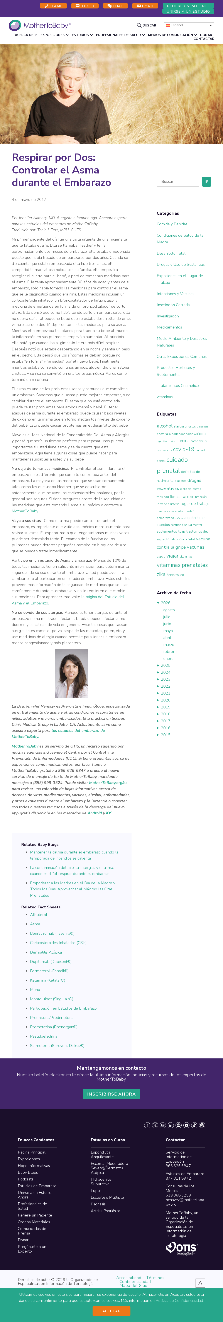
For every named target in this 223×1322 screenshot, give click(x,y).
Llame (56, 6)
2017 (166, 721)
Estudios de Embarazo (37, 1185)
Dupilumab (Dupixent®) (51, 961)
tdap (181, 531)
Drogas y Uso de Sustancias (181, 264)
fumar (187, 496)
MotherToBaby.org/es (108, 782)
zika (161, 574)
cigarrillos (162, 441)
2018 (166, 714)
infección (200, 497)
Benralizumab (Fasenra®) (52, 933)
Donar (23, 1240)
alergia (179, 426)
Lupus (96, 1190)
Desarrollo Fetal (171, 253)
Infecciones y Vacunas (175, 293)
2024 (166, 672)
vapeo (161, 557)
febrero (170, 651)
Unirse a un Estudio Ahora (34, 1195)
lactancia (163, 504)
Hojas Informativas (34, 1165)
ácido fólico (175, 574)
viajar (172, 555)
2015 (166, 735)
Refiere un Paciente (188, 6)
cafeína (200, 433)
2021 (166, 693)
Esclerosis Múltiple (107, 1197)
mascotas (163, 511)
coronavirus (199, 441)
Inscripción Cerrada (173, 304)
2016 (166, 728)
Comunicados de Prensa (32, 1231)
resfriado (177, 525)
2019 (166, 707)
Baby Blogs (28, 1172)
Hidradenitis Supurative (101, 1182)
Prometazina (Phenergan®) (54, 1027)
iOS (109, 813)
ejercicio (185, 489)
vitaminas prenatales (182, 565)
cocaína (172, 441)
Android (95, 813)
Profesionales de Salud (32, 1206)
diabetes (180, 481)
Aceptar (111, 1311)
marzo (168, 644)
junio (167, 623)
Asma (35, 924)
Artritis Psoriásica (105, 1210)
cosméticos (164, 450)
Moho (35, 989)
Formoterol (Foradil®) (49, 971)
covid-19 (183, 449)
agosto (169, 609)
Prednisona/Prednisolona (51, 1017)
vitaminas (165, 396)
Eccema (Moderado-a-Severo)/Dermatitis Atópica (110, 1168)
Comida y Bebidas (172, 224)
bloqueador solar (181, 434)
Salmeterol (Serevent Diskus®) (57, 1045)
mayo (168, 630)
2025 (166, 665)
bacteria (162, 434)
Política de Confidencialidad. (180, 1300)
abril (167, 637)
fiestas (175, 496)
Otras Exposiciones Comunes (182, 356)
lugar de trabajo (195, 504)
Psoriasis (98, 1204)
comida (183, 441)
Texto (87, 6)
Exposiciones (29, 1159)
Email (147, 6)
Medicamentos (169, 327)
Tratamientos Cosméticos (179, 385)
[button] (147, 25)
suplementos (167, 531)
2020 (166, 700)
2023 (166, 679)
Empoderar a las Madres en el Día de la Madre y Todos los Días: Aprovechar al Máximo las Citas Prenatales (72, 889)
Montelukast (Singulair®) (51, 999)
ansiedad (203, 426)
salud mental (193, 525)
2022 (166, 686)
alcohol (165, 426)
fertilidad (163, 497)
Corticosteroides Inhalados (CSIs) (58, 942)
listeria (174, 504)
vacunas (195, 547)
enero (168, 658)
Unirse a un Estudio (188, 11)
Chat (117, 6)
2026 (166, 603)
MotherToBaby (25, 511)
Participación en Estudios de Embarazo (63, 1008)
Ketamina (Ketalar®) (47, 980)
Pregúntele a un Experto (32, 1249)
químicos (179, 518)
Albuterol (38, 914)
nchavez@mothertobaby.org (185, 1202)
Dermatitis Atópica (46, 952)
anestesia (191, 426)
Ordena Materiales (34, 1222)
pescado (177, 511)
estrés (197, 489)
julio (166, 616)
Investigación (168, 316)
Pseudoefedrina (43, 1036)
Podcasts (25, 1179)
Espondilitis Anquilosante (102, 1154)
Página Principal (32, 1152)
